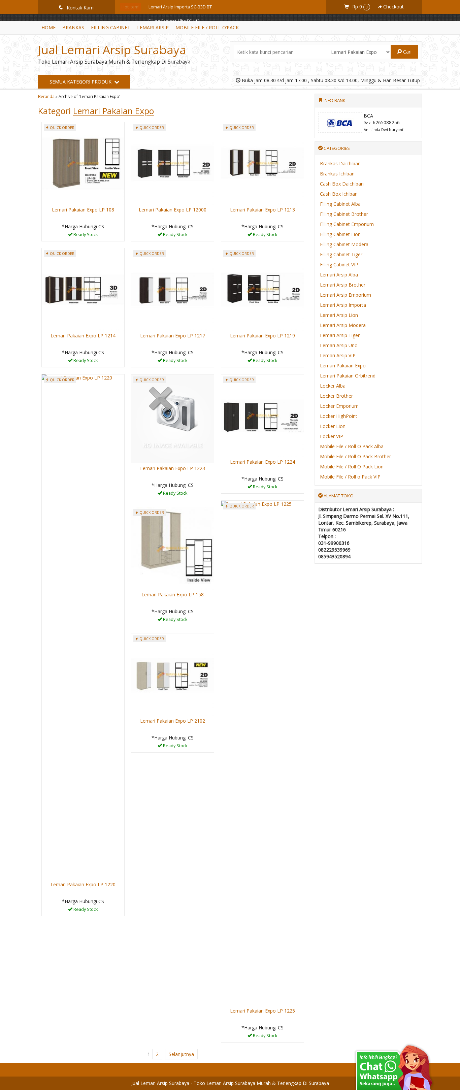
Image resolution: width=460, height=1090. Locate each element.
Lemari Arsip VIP (338, 355)
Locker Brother (336, 396)
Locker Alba (333, 386)
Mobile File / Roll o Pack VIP (350, 476)
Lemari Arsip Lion (339, 315)
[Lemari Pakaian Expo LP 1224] (262, 415)
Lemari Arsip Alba (339, 274)
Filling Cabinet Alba (340, 204)
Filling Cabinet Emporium (347, 224)
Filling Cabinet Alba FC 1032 (175, 63)
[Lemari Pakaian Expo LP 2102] (172, 674)
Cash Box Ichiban (339, 194)
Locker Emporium (339, 406)
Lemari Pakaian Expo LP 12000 (172, 209)
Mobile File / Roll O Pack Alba (352, 446)
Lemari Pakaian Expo (343, 365)
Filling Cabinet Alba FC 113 (174, 21)
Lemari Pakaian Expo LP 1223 (172, 468)
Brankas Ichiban (337, 173)
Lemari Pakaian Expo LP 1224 (262, 462)
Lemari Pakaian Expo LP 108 (83, 209)
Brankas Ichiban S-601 (170, 49)
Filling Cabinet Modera (344, 244)
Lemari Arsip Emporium (345, 295)
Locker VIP (331, 436)
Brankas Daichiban (340, 163)
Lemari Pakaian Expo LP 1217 (172, 335)
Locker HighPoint (338, 416)
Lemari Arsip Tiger (340, 335)
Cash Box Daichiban (342, 183)
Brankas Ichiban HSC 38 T (174, 77)
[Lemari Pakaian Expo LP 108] (83, 163)
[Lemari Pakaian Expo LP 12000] (172, 163)
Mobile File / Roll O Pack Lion (352, 466)
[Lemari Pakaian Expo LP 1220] (83, 626)
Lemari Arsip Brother (342, 285)
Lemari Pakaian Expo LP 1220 (83, 884)
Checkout (393, 6)
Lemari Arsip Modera (343, 325)
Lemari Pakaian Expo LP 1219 (262, 335)
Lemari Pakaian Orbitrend (347, 375)
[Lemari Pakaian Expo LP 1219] (262, 289)
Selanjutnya (181, 1054)
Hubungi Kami (85, 235)
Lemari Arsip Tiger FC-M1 (173, 106)
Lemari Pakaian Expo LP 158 (172, 594)
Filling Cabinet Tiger (341, 254)
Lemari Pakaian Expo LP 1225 (262, 1011)
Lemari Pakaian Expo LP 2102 (172, 721)
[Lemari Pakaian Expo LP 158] (172, 547)
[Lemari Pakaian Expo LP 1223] (172, 418)
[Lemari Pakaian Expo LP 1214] (83, 289)
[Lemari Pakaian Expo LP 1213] (262, 163)
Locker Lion (333, 426)
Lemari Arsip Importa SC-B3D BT (180, 7)
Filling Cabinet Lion (340, 234)
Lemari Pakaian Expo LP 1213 (262, 209)
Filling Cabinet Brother (344, 214)
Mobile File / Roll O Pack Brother (355, 456)
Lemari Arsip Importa (343, 305)
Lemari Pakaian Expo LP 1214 (83, 335)
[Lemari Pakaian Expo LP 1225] (262, 753)
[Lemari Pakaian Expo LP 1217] (172, 289)
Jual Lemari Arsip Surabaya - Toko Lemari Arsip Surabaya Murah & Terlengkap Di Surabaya (230, 1083)
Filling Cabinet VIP (339, 264)
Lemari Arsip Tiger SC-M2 (173, 92)
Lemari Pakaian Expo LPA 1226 (178, 35)
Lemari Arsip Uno (339, 345)
